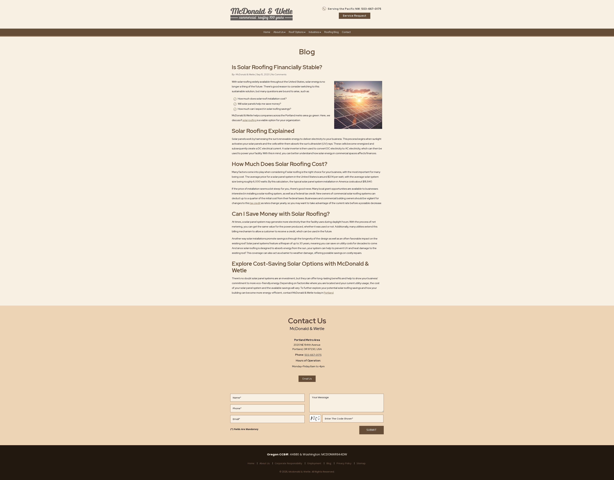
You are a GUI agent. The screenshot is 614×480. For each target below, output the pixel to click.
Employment (314, 463)
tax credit (255, 203)
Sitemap (361, 463)
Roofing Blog (331, 32)
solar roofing (249, 120)
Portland (329, 292)
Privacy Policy (343, 463)
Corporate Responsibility (288, 463)
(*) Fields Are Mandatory (244, 429)
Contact (346, 32)
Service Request (354, 15)
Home (267, 32)
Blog (328, 463)
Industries (314, 32)
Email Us (307, 378)
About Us (278, 32)
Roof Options (296, 32)
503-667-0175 (371, 9)
